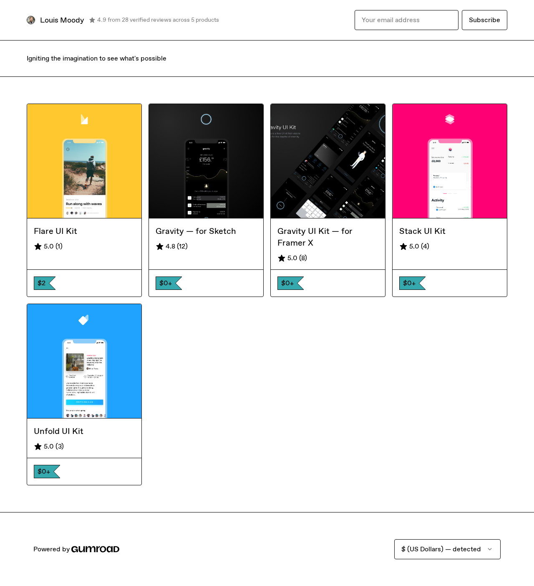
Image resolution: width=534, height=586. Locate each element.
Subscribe (484, 20)
